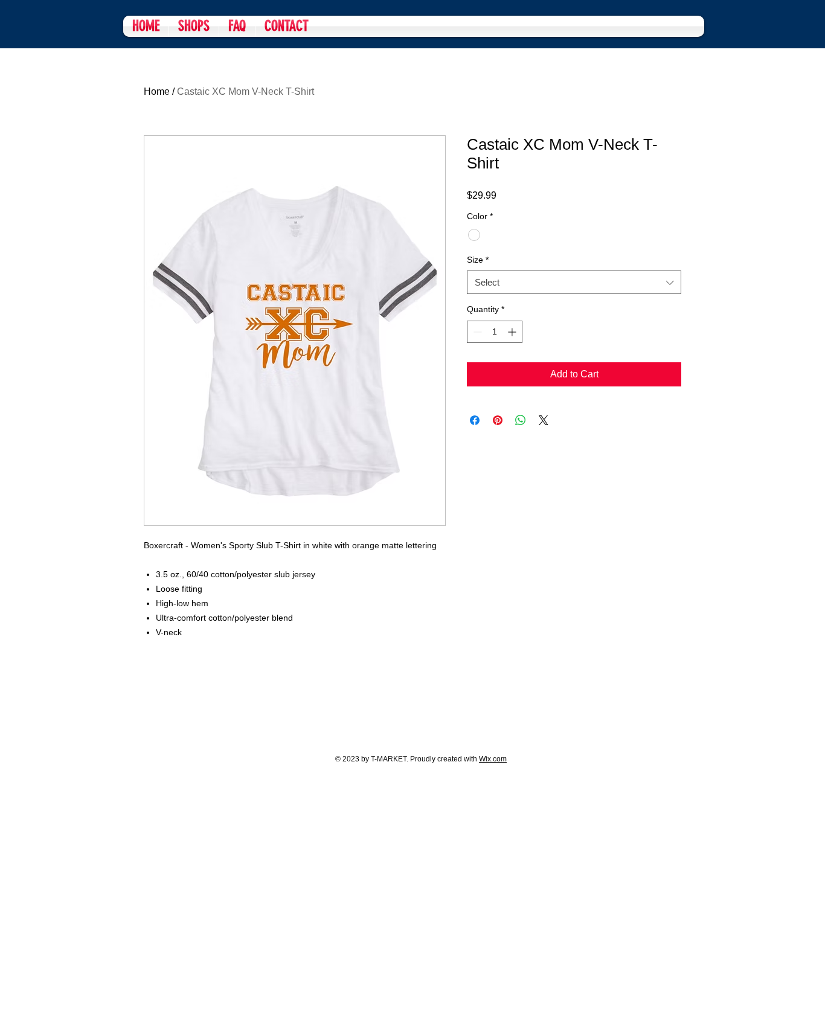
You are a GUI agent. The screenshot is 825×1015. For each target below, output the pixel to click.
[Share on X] (543, 420)
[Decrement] (476, 331)
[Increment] (513, 331)
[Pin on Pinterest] (497, 420)
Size (478, 259)
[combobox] (574, 282)
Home (157, 91)
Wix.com (493, 759)
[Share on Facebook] (474, 420)
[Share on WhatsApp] (520, 420)
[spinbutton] (495, 331)
